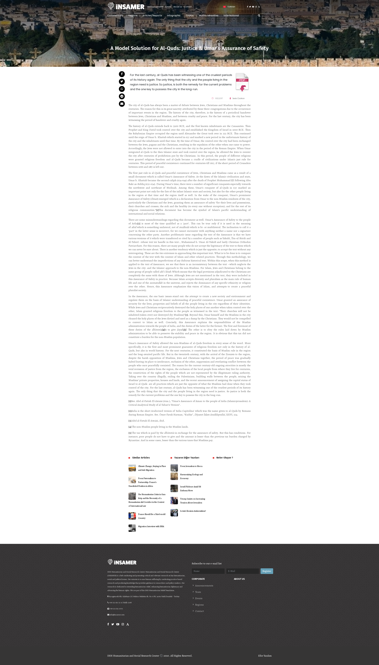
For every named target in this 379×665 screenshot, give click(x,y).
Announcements (155, 6)
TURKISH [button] (231, 6)
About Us (177, 6)
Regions (132, 15)
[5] (130, 433)
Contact (188, 6)
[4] (130, 427)
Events (168, 6)
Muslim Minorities (208, 15)
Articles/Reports (152, 15)
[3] (186, 315)
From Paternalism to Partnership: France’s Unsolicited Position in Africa (142, 482)
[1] (157, 210)
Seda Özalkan (238, 98)
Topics (189, 15)
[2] (138, 223)
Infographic (174, 15)
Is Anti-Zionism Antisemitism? (193, 511)
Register (266, 571)
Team (198, 592)
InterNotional (231, 15)
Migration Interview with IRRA (151, 526)
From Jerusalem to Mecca (191, 466)
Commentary (115, 15)
